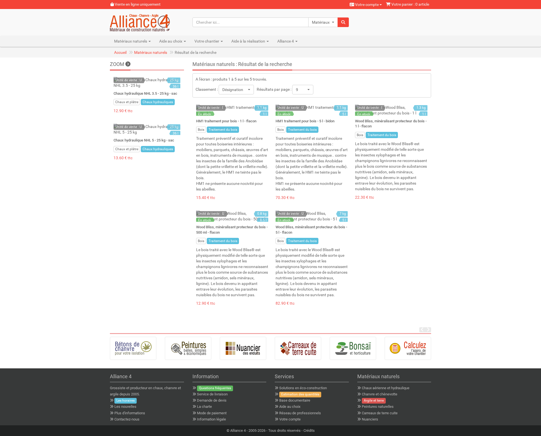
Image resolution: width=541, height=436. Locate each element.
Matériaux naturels (150, 52)
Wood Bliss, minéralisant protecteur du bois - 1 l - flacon (391, 123)
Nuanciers (370, 419)
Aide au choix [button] (171, 41)
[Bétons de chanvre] (133, 348)
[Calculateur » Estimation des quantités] (408, 348)
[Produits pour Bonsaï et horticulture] (353, 348)
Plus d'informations (129, 413)
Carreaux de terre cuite (380, 413)
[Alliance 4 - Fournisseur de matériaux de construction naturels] (147, 22)
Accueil (120, 52)
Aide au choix (289, 406)
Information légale (211, 419)
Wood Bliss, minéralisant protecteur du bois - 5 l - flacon (311, 229)
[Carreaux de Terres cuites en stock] (298, 348)
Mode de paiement (212, 413)
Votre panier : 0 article (410, 4)
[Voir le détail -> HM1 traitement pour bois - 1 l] (232, 110)
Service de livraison (212, 394)
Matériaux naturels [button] (131, 41)
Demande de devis (212, 400)
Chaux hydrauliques (158, 102)
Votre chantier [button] (207, 41)
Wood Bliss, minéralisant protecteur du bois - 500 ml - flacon (232, 229)
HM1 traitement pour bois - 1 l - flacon (226, 121)
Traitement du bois (223, 130)
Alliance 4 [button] (286, 41)
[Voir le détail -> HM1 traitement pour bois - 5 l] (312, 110)
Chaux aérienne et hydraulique (385, 388)
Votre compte (367, 4)
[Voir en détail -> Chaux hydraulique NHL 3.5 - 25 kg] (147, 82)
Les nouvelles (125, 406)
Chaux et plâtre (126, 102)
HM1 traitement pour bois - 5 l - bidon (305, 121)
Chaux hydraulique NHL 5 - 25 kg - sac (144, 140)
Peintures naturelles (378, 406)
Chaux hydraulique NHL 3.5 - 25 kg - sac (145, 93)
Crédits (309, 430)
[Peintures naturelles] (188, 348)
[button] (323, 22)
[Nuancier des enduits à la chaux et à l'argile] (243, 348)
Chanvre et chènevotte (379, 394)
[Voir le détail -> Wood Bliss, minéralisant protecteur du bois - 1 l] (391, 110)
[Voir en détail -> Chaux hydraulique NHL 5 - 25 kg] (147, 129)
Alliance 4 (238, 430)
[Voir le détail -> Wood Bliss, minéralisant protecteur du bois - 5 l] (312, 216)
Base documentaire (294, 400)
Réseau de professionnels (300, 413)
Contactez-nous (126, 419)
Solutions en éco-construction (303, 388)
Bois (201, 130)
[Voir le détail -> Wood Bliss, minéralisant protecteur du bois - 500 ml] (232, 216)
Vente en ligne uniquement (137, 4)
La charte (204, 406)
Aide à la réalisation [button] (248, 41)
